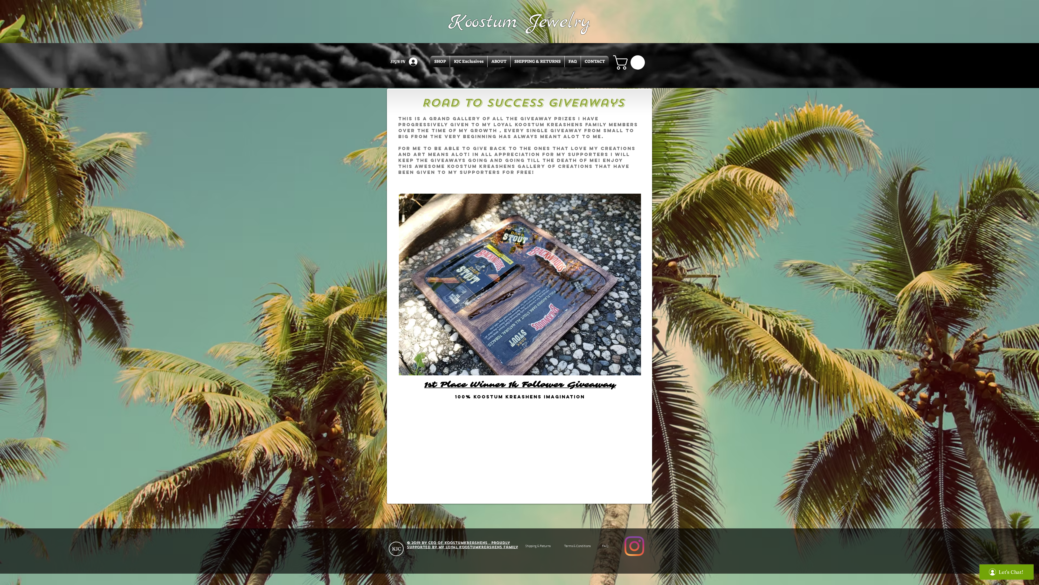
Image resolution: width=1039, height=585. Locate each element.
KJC (396, 549)
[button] (630, 62)
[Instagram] (634, 546)
